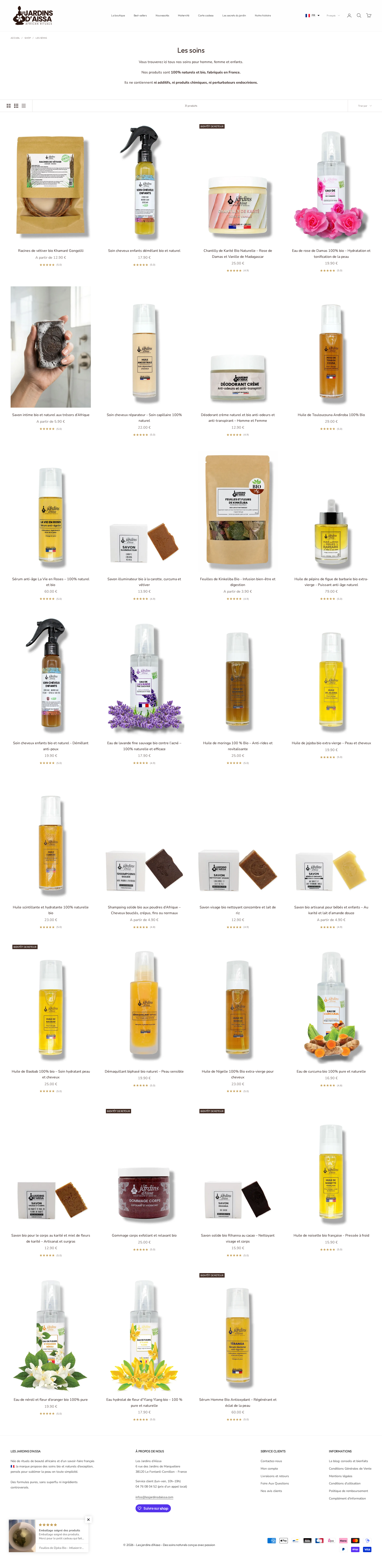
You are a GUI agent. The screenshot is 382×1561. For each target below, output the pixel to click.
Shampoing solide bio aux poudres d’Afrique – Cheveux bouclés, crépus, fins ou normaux (144, 910)
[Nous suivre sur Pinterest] (47, 1525)
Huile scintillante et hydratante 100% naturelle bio (51, 910)
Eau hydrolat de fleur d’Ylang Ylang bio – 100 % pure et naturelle (144, 1402)
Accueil (15, 38)
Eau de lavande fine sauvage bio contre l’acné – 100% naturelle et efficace (144, 746)
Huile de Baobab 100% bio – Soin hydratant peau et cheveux (51, 1074)
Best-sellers (140, 15)
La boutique (118, 15)
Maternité (183, 15)
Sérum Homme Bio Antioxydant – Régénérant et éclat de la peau (238, 1402)
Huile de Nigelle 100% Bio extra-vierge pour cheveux (238, 1074)
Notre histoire (263, 15)
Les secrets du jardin (234, 15)
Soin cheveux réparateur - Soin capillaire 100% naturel (144, 417)
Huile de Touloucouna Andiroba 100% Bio (331, 414)
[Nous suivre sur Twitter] (24, 1525)
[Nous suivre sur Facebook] (13, 1525)
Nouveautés (162, 15)
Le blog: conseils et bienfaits (348, 1461)
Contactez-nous (271, 1461)
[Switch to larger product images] (9, 106)
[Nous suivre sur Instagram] (36, 1525)
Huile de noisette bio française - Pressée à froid (331, 1235)
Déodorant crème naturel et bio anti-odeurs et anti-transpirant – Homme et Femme (238, 417)
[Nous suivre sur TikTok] (70, 1525)
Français (331, 15)
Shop (28, 38)
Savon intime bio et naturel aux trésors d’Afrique (51, 414)
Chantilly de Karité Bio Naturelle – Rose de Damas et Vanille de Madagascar (238, 253)
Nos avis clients (271, 1491)
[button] (312, 16)
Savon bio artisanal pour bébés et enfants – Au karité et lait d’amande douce (331, 910)
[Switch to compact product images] (24, 106)
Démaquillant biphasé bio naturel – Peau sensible (144, 1071)
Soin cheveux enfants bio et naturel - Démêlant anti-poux (50, 746)
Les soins (41, 38)
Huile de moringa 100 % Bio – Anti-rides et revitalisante (238, 746)
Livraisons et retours (275, 1476)
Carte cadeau (206, 15)
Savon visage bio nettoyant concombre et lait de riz (238, 910)
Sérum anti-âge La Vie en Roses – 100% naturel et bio (50, 582)
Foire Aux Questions (275, 1483)
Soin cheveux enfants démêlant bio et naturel (144, 250)
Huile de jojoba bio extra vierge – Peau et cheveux (331, 743)
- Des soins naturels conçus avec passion (188, 1545)
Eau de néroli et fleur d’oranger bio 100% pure (51, 1399)
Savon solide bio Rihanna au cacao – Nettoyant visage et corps (238, 1238)
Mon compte (269, 1469)
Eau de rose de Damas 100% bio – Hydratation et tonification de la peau (331, 253)
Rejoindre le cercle (332, 1541)
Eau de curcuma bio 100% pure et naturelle (331, 1071)
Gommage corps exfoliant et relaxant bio (144, 1235)
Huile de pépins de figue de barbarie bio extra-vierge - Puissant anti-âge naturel (331, 582)
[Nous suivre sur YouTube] (59, 1525)
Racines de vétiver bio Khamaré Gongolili (51, 250)
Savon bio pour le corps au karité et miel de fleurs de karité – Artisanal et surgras (50, 1238)
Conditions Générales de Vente (350, 1469)
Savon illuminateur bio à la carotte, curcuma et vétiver (144, 582)
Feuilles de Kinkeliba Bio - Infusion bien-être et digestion (237, 582)
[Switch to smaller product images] (16, 106)
